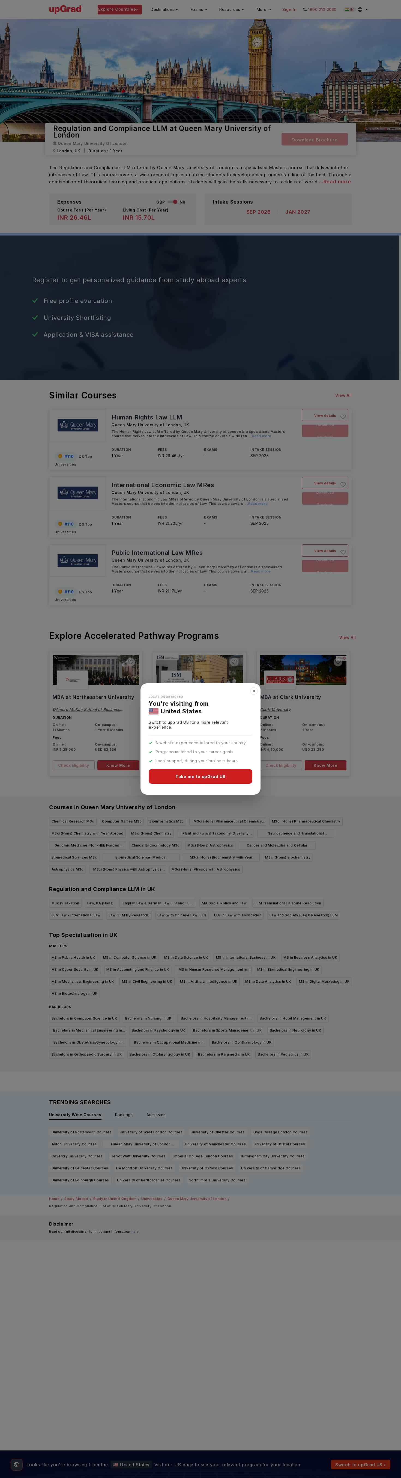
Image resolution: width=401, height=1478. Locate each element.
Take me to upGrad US (200, 776)
